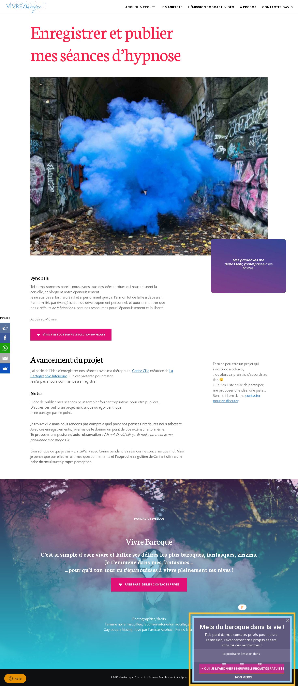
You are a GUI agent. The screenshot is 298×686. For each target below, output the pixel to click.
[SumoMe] (5, 368)
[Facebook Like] (5, 328)
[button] (242, 627)
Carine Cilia (140, 371)
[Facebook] (5, 338)
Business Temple (158, 677)
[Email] (5, 358)
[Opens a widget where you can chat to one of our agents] (15, 679)
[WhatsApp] (5, 348)
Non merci (243, 677)
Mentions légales (178, 677)
